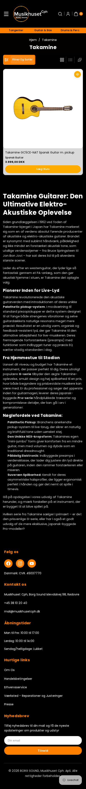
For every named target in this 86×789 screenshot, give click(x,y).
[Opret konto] (68, 14)
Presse (9, 704)
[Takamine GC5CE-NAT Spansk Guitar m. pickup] (43, 108)
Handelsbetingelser (18, 679)
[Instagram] (20, 563)
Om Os (9, 670)
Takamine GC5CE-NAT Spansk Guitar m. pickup (39, 152)
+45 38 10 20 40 (15, 603)
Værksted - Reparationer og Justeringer (33, 696)
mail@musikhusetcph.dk (22, 611)
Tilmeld (43, 750)
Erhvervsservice (15, 687)
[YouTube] (32, 563)
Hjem (33, 40)
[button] (6, 14)
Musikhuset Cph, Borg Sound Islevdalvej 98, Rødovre (42, 594)
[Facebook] (8, 563)
